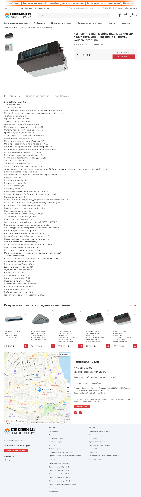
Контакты (29, 8)
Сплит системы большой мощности (62, 484)
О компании (18, 8)
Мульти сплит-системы (61, 23)
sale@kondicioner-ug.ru (127, 8)
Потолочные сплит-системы (90, 23)
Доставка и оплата (43, 8)
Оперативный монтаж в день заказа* (94, 3)
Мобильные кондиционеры (99, 431)
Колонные (125, 23)
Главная (7, 28)
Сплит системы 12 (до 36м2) (59, 474)
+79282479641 (108, 8)
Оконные (112, 23)
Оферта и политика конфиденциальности (65, 456)
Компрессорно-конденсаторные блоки (104, 456)
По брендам (39, 23)
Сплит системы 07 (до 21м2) (59, 467)
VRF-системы (94, 449)
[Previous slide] (19, 58)
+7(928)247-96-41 (85, 367)
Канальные (47, 28)
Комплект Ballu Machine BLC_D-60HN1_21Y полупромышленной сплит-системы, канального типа (122, 336)
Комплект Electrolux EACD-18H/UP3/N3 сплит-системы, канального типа (12, 334)
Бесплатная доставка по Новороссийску (30, 3)
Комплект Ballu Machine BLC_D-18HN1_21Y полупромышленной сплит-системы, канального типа (95, 336)
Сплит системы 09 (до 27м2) (59, 470)
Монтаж (52, 445)
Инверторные (54, 488)
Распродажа (53, 491)
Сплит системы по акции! (62, 3)
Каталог (7, 8)
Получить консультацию (16, 450)
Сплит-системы (95, 459)
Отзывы (52, 459)
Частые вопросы (55, 449)
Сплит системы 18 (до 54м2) (59, 477)
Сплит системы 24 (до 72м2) (59, 481)
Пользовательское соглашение (61, 452)
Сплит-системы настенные (16, 23)
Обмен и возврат (55, 442)
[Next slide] (66, 58)
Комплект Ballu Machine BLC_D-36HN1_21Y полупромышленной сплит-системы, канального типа (67, 336)
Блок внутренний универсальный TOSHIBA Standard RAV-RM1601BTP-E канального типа (39, 335)
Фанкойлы (93, 452)
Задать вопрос (82, 406)
